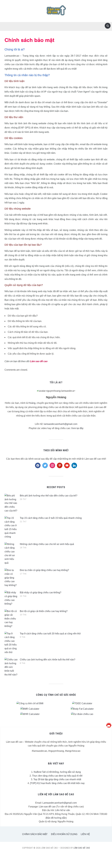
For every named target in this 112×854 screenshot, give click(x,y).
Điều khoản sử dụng (64, 834)
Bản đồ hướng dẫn (56, 818)
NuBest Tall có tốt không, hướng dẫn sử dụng (57, 772)
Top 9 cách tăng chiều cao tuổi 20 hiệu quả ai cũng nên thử (50, 633)
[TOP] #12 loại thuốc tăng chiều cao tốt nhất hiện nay (57, 783)
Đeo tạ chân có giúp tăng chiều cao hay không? (44, 570)
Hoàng (31, 403)
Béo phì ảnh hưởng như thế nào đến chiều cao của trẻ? (48, 495)
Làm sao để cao (47, 806)
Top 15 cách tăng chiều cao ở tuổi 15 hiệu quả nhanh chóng (51, 518)
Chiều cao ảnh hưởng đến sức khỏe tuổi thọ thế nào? (47, 659)
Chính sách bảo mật (35, 834)
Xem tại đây (77, 428)
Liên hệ (85, 834)
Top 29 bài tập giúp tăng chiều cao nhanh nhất (57, 779)
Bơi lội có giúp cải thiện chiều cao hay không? (44, 611)
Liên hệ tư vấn (62, 810)
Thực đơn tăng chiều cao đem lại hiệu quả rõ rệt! (57, 776)
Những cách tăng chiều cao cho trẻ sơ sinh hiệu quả (47, 544)
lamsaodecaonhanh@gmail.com (60, 424)
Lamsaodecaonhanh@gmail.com (59, 803)
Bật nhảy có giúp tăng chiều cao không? (40, 592)
